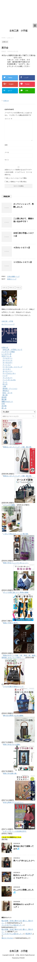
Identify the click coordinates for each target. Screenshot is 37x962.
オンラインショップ (8, 324)
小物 (4, 386)
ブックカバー (7, 378)
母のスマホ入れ (7, 938)
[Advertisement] (17, 12)
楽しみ (4, 408)
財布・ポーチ (7, 393)
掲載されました (7, 401)
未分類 (4, 406)
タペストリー (7, 371)
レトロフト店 (6, 354)
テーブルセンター (9, 373)
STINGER (22, 958)
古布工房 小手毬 (18, 30)
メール (7, 152)
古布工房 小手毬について (12, 349)
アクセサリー (7, 358)
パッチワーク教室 (8, 352)
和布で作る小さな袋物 (11, 744)
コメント (8, 118)
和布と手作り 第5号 (10, 623)
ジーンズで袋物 (9, 505)
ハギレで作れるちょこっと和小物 (15, 534)
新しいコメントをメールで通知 (16, 178)
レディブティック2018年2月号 (14, 831)
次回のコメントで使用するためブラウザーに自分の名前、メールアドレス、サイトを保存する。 (18, 172)
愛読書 (4, 399)
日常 (3, 404)
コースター (7, 369)
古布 (4, 287)
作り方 (5, 384)
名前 (6, 145)
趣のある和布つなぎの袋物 (13, 715)
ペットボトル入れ (9, 380)
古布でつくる (6, 356)
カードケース (7, 360)
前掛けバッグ (11, 279)
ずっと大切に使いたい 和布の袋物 (15, 592)
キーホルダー (7, 362)
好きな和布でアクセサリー (13, 802)
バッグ (5, 375)
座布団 (4, 397)
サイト (7, 160)
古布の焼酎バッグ (13, 276)
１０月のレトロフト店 (22, 262)
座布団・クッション (10, 388)
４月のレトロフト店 (21, 248)
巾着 (18, 287)
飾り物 (5, 395)
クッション (7, 365)
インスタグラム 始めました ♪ (12, 925)
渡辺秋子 (28, 934)
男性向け (6, 391)
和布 (11, 287)
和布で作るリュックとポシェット (15, 563)
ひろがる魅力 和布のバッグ (13, 686)
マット (5, 382)
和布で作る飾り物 (9, 773)
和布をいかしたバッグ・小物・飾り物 (17, 447)
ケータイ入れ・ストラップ (12, 367)
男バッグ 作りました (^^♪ (24, 861)
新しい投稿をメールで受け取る (16, 181)
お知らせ (6, 100)
